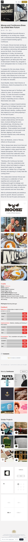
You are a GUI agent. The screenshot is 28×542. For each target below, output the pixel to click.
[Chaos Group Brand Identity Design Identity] (7, 407)
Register (24, 2)
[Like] (25, 6)
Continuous (7, 286)
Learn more (11, 539)
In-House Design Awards (17, 537)
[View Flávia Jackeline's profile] (3, 433)
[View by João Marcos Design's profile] (3, 460)
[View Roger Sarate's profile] (16, 433)
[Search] (16, 2)
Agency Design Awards (6, 537)
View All (24, 371)
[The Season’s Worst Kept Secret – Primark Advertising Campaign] (20, 407)
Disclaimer (16, 536)
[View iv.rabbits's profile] (16, 446)
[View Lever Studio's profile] (3, 446)
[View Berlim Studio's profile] (16, 460)
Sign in (19, 2)
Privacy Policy (5, 535)
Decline (16, 539)
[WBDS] (18, 484)
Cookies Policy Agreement (14, 535)
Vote (25, 313)
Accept (21, 539)
